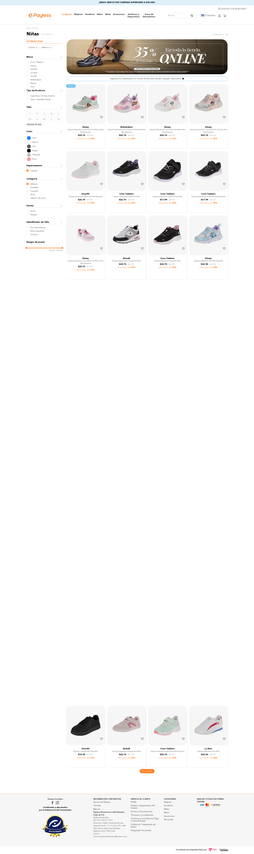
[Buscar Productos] (192, 15)
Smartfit (33, 69)
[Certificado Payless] (55, 826)
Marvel (33, 83)
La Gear (33, 73)
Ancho (33, 211)
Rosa (34, 159)
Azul (34, 138)
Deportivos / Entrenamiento (42, 96)
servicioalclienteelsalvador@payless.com (110, 836)
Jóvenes (34, 235)
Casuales (34, 191)
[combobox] (181, 15)
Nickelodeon (35, 80)
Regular (33, 215)
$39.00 (58, 250)
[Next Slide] (102, 123)
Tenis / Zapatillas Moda (40, 100)
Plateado (36, 155)
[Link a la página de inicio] (29, 28)
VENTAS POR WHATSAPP (233, 9)
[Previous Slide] (68, 123)
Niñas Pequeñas (37, 231)
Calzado (31, 48)
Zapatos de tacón (38, 198)
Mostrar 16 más (34, 124)
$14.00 (52, 250)
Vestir (32, 195)
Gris (34, 146)
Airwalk (33, 76)
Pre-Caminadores (38, 228)
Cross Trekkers (36, 62)
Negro (35, 151)
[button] (44, 41)
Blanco (35, 142)
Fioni (32, 87)
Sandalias (34, 188)
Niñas (36, 28)
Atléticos (45, 48)
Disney (33, 66)
